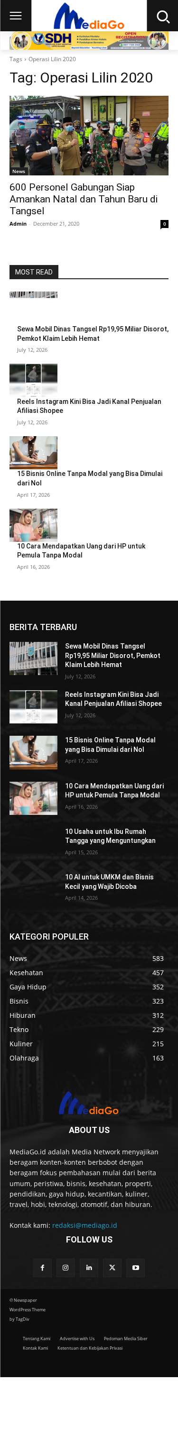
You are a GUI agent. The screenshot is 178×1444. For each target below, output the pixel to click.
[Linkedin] (89, 1268)
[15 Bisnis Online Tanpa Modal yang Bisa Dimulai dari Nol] (33, 452)
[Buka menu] (15, 15)
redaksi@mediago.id (84, 1225)
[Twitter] (112, 1268)
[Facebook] (42, 1268)
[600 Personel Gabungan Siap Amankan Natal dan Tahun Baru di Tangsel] (89, 135)
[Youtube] (135, 1268)
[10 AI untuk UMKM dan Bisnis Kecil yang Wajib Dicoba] (33, 889)
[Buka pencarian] (162, 15)
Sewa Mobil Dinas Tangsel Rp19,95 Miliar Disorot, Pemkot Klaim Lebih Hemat (112, 655)
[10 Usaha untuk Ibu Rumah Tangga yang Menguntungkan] (33, 843)
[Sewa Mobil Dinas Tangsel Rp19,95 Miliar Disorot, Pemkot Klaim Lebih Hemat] (33, 308)
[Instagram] (65, 1268)
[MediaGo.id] (89, 15)
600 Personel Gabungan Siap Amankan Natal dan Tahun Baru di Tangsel (83, 199)
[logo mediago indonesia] (89, 1104)
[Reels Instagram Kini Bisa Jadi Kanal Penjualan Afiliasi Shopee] (33, 380)
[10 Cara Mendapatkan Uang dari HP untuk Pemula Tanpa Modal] (33, 525)
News (18, 171)
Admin (18, 223)
